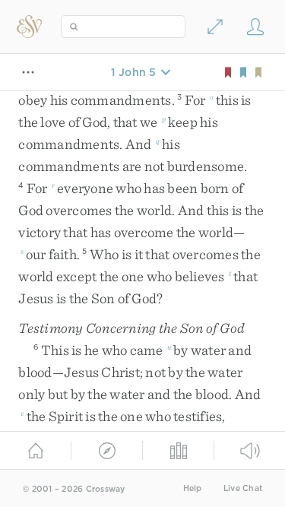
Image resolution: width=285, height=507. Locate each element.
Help (192, 488)
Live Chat (242, 488)
